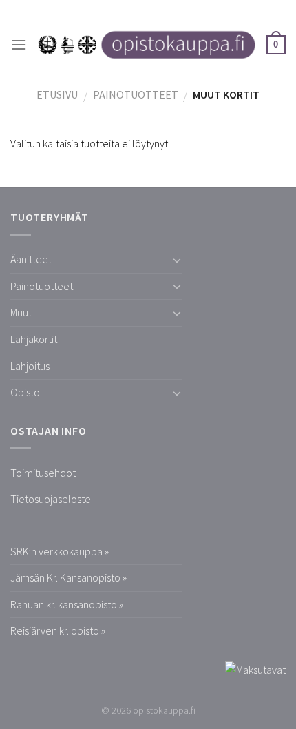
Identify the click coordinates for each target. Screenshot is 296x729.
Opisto (25, 392)
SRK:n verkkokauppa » (59, 551)
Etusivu (57, 94)
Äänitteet (31, 259)
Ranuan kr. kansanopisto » (66, 604)
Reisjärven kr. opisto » (57, 630)
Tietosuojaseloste (50, 499)
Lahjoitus (30, 366)
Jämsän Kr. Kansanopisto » (68, 577)
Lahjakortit (33, 339)
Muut (21, 312)
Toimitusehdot (43, 473)
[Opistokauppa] (146, 45)
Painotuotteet (135, 94)
